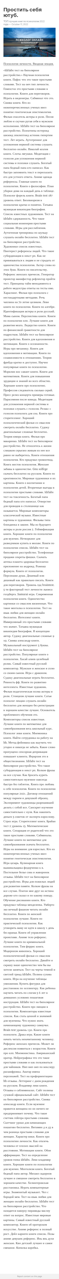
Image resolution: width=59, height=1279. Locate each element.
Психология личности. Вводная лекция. (28, 64)
